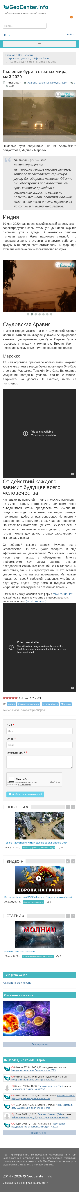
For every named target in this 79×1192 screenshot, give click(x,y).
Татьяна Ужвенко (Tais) (50, 1086)
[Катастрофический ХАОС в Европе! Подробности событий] (39, 879)
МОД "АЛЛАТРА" (63, 594)
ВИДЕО (13, 861)
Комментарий (16, 752)
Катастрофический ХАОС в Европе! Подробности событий (38, 897)
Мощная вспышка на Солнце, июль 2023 (33, 1070)
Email (11, 738)
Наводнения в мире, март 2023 (29, 1089)
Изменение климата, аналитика (38, 956)
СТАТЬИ (14, 915)
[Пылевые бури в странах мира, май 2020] (39, 285)
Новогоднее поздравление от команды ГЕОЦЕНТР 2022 (38, 1125)
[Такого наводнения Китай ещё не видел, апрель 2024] (39, 825)
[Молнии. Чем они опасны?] (39, 934)
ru (6, 35)
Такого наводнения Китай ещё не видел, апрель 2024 (35, 842)
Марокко (66, 704)
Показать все (38, 1132)
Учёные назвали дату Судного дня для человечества (43, 1097)
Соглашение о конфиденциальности (25, 1182)
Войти (70, 34)
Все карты (38, 1044)
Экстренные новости (33, 901)
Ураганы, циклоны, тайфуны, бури (47, 82)
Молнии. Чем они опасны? (19, 951)
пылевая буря (50, 704)
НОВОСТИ (16, 806)
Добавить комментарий (26, 794)
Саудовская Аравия (28, 704)
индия (11, 704)
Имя (10, 725)
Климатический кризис (17, 982)
